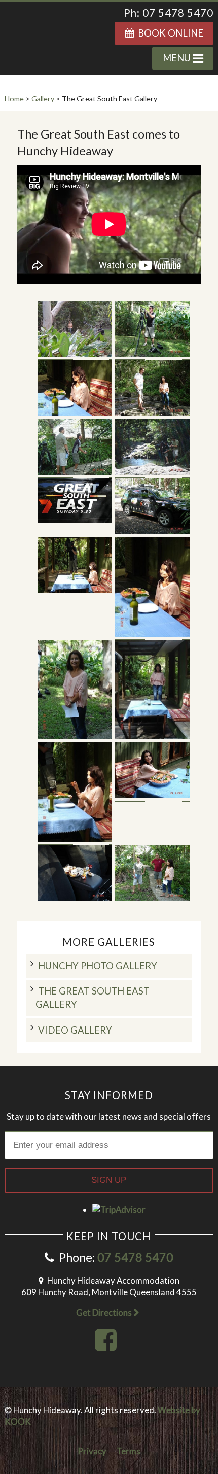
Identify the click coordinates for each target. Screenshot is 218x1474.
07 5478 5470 (135, 1257)
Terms (128, 1451)
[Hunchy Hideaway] (51, 32)
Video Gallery (75, 1030)
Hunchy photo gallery (97, 965)
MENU (178, 57)
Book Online (168, 33)
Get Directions (104, 1312)
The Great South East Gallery (92, 997)
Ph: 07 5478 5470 (168, 13)
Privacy (92, 1451)
